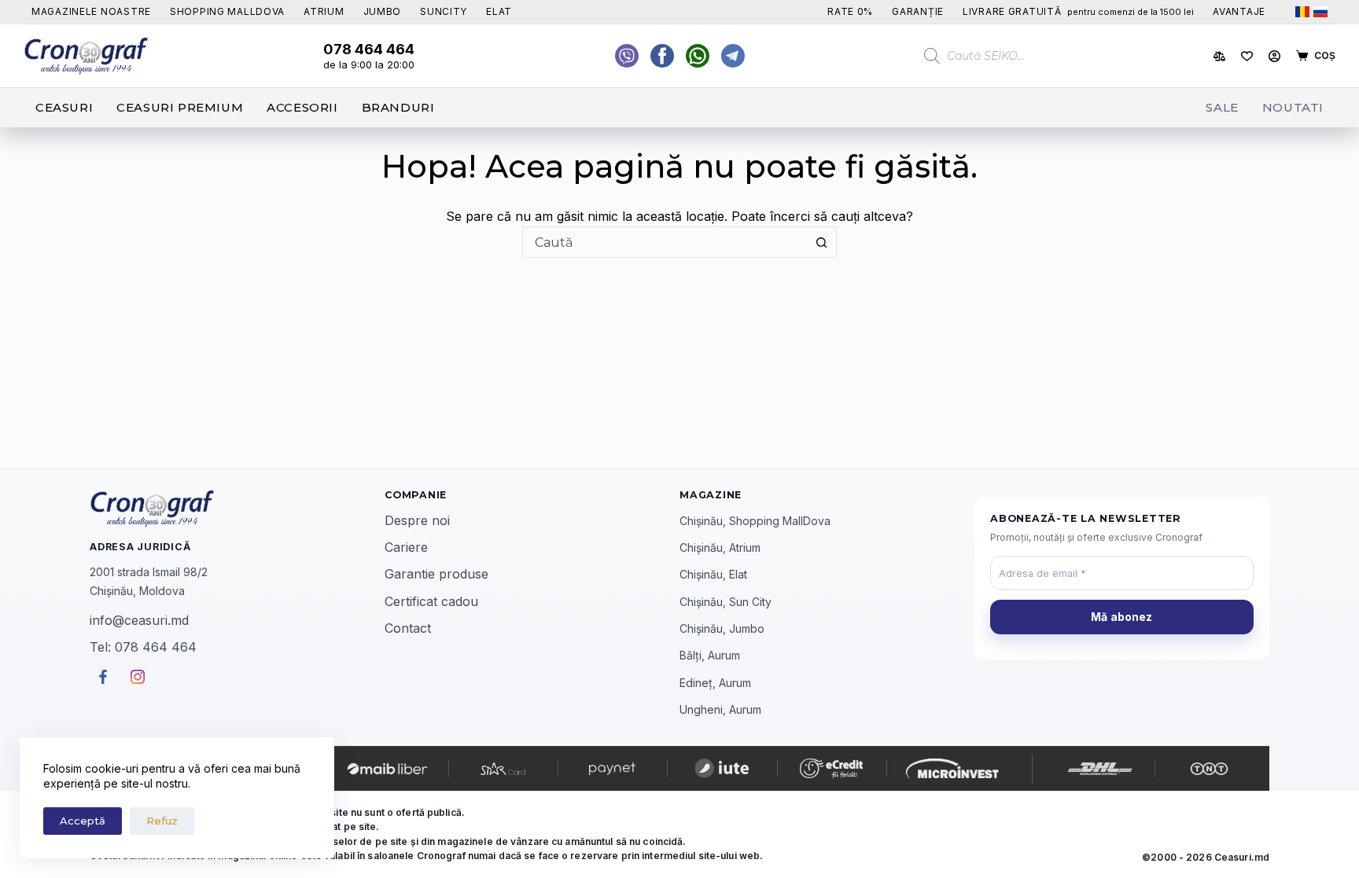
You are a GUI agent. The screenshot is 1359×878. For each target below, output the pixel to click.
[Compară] (1219, 56)
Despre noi (417, 520)
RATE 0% (850, 11)
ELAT (499, 11)
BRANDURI (398, 107)
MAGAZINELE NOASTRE (91, 11)
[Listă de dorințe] (1247, 56)
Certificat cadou (431, 601)
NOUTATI (1293, 107)
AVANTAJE (1239, 11)
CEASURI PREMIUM (179, 107)
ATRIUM (324, 11)
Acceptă (82, 820)
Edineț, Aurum (715, 682)
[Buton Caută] (821, 242)
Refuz (162, 820)
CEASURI (64, 107)
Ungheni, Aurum (720, 709)
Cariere (406, 547)
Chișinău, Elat (713, 574)
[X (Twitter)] (627, 56)
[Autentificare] (1274, 56)
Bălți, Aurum (710, 655)
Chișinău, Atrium (720, 547)
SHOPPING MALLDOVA (227, 11)
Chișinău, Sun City (726, 601)
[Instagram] (733, 56)
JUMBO (382, 11)
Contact (408, 628)
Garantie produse (436, 574)
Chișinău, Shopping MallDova (755, 520)
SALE (1222, 107)
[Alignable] (662, 56)
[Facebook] (697, 56)
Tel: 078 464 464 (143, 647)
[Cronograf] (237, 508)
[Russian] (1320, 11)
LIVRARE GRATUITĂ (1078, 11)
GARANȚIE (918, 11)
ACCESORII (302, 107)
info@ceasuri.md (139, 620)
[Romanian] (1302, 11)
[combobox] (664, 242)
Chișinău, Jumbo (722, 628)
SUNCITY (443, 11)
